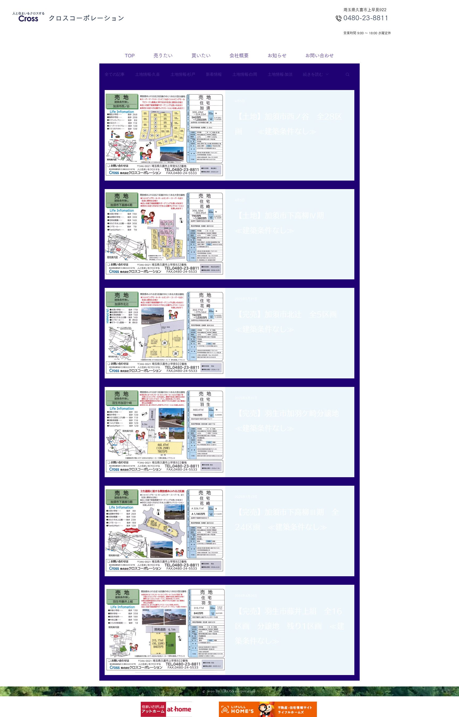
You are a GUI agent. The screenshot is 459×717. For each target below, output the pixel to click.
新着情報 (214, 74)
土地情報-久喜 (147, 74)
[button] (347, 75)
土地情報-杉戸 (183, 74)
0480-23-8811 (366, 17)
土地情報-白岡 (244, 74)
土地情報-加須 (280, 74)
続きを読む (313, 74)
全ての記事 (115, 74)
